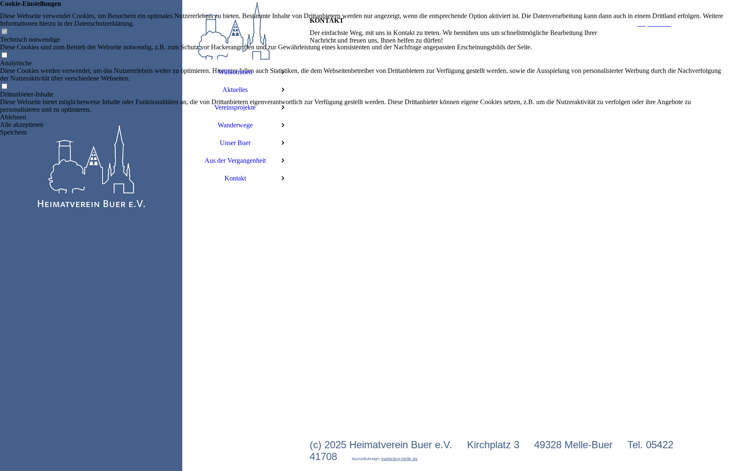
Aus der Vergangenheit (235, 160)
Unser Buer (235, 142)
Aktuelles (235, 89)
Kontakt (235, 178)
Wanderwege (235, 125)
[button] (364, 117)
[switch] (4, 31)
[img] (91, 235)
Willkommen (235, 71)
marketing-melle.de (399, 458)
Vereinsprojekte (235, 107)
